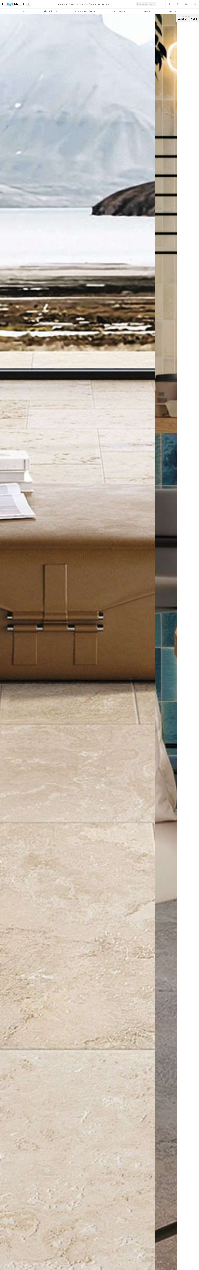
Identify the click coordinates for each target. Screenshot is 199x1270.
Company (146, 11)
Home (25, 11)
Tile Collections (51, 11)
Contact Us (172, 11)
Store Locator (118, 11)
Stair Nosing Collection (85, 11)
